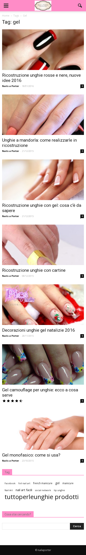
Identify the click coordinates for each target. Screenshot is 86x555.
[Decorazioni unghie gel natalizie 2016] (43, 304)
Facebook (10, 483)
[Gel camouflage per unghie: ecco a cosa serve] (43, 364)
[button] (80, 5)
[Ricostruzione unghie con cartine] (43, 245)
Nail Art (9, 490)
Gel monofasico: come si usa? (31, 455)
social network (43, 490)
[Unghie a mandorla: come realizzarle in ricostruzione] (43, 114)
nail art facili (24, 490)
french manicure (42, 483)
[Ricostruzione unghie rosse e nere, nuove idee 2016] (43, 49)
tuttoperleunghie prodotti (42, 497)
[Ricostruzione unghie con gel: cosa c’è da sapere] (43, 179)
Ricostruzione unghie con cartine (34, 270)
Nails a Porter (10, 86)
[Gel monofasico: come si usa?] (43, 429)
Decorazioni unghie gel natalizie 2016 (38, 330)
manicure (67, 483)
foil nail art (24, 483)
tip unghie (59, 490)
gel (57, 483)
